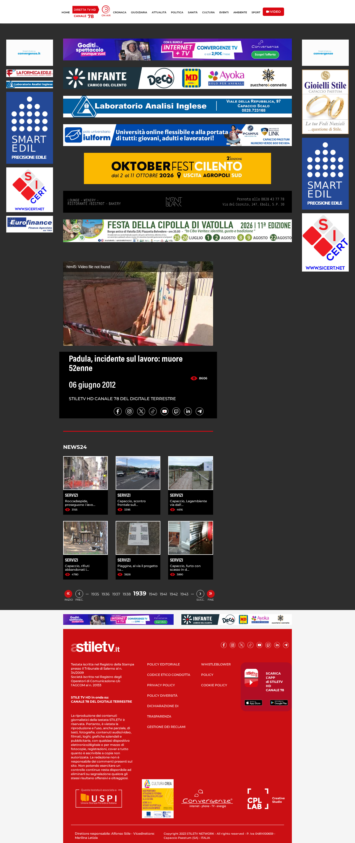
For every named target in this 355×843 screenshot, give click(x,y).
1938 (127, 594)
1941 (163, 594)
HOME (66, 12)
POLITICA (177, 12)
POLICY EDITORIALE (163, 664)
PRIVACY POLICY (161, 685)
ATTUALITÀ (159, 12)
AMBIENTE (240, 12)
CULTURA (208, 12)
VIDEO (275, 12)
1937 (116, 594)
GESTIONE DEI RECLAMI (166, 727)
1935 (95, 594)
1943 (184, 594)
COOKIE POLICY (214, 685)
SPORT (256, 12)
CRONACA (119, 12)
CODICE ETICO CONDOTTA (168, 675)
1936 (106, 594)
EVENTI (224, 12)
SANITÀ (193, 12)
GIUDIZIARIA (139, 12)
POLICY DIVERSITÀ (162, 695)
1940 (153, 594)
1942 (174, 594)
